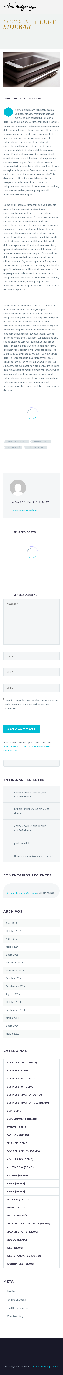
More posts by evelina (25, 509)
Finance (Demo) (41, 441)
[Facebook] (5, 456)
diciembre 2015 (14, 962)
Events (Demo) (16, 1127)
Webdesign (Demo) (36, 447)
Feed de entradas (16, 1299)
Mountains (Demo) (19, 1159)
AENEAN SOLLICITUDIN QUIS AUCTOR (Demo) (30, 794)
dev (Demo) (14, 1110)
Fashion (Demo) (17, 1135)
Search (56, 763)
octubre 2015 (13, 978)
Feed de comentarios (18, 1308)
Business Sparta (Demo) (24, 1094)
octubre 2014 (13, 1002)
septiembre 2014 (15, 1009)
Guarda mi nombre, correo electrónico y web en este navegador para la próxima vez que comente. (31, 704)
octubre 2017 (13, 931)
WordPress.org (15, 1316)
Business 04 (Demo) (20, 1078)
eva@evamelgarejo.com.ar (45, 1366)
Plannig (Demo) (17, 1199)
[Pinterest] (15, 456)
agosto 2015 (13, 994)
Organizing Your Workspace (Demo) (33, 856)
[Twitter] (10, 456)
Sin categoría (16, 1215)
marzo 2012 (12, 1033)
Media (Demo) (14, 447)
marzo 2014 (12, 1017)
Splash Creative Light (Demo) (28, 1223)
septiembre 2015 (15, 986)
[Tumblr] (19, 456)
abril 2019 (11, 923)
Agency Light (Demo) (21, 1062)
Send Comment (21, 729)
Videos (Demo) (16, 1239)
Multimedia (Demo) (20, 1167)
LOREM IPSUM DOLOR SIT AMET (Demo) (32, 811)
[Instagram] (31, 1347)
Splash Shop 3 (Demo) (22, 1231)
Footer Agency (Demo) (23, 1151)
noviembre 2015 (15, 970)
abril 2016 (11, 938)
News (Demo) (15, 1183)
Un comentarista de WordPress (22, 892)
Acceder (11, 1291)
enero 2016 (12, 954)
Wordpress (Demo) (20, 1264)
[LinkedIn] (24, 456)
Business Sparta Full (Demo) (27, 1102)
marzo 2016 (12, 946)
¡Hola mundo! (21, 843)
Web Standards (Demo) (23, 1255)
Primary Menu (57, 7)
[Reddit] (29, 456)
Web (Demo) (14, 1247)
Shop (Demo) (15, 1207)
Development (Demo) (17, 441)
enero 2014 (12, 1025)
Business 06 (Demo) (20, 1086)
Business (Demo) (18, 1070)
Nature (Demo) (17, 1175)
